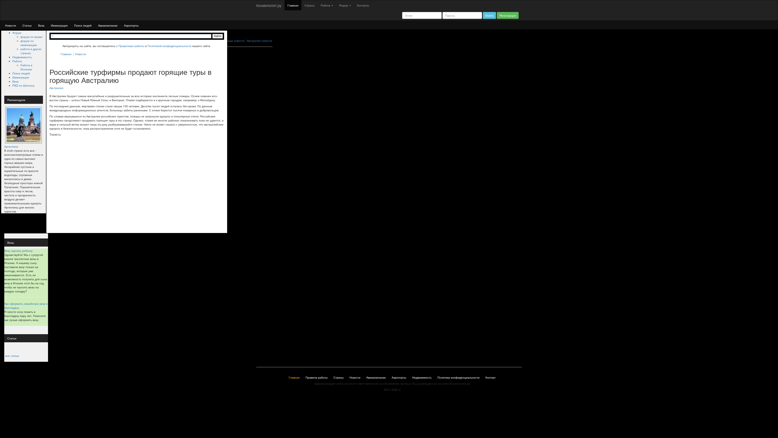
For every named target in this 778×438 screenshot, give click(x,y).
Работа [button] (326, 5)
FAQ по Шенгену (23, 85)
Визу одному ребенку (18, 251)
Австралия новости (259, 41)
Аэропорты (131, 25)
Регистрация (507, 15)
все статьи (12, 356)
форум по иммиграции (28, 43)
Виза (41, 25)
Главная (292, 5)
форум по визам (31, 37)
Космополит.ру (268, 5)
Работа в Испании (26, 67)
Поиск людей (83, 25)
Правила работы (317, 377)
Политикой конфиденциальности (169, 46)
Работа (17, 61)
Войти (489, 15)
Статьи (27, 25)
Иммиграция (59, 25)
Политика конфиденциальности (458, 377)
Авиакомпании (108, 25)
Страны (310, 5)
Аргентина (11, 146)
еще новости (235, 41)
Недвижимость (22, 57)
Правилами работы (131, 46)
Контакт (490, 377)
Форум (16, 33)
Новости (10, 25)
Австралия (56, 88)
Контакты (363, 5)
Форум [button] (344, 5)
